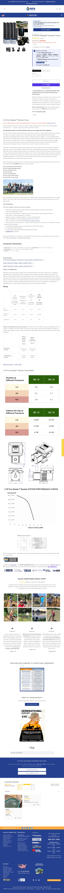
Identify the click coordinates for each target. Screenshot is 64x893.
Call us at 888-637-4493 (32, 773)
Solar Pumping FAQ (22, 845)
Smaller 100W (18, 364)
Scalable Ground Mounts (24, 237)
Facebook (38, 888)
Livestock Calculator (22, 847)
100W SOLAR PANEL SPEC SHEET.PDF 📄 (18, 263)
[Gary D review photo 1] (13, 801)
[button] (4, 9)
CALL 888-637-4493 (32, 704)
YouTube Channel (21, 842)
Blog (43, 888)
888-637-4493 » (40, 62)
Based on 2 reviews (10, 785)
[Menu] (61, 15)
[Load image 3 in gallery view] (18, 49)
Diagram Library (21, 843)
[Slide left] (4, 49)
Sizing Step (13, 564)
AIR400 (50, 54)
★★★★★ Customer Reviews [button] (62, 447)
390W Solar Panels (8, 364)
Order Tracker (6, 873)
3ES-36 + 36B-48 (46, 70)
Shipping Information (7, 868)
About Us (5, 876)
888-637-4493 (51, 123)
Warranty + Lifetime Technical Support (7, 870)
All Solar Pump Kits (7, 846)
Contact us (5, 875)
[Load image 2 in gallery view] (13, 49)
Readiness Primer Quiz (23, 846)
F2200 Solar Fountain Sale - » (44, 1)
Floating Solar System (46, 52)
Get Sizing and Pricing (32, 769)
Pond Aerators (6, 842)
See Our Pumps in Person (23, 850)
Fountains (5, 843)
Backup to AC (6, 839)
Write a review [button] (55, 784)
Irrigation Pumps (6, 837)
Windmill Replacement (8, 836)
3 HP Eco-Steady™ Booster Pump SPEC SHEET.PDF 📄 (24, 260)
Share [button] (35, 114)
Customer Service (7, 867)
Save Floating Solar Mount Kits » (18, 1)
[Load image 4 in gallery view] (23, 49)
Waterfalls (5, 845)
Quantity (34, 73)
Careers (5, 877)
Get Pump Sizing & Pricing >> (54, 880)
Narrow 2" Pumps (7, 840)
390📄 (18, 266)
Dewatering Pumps (7, 841)
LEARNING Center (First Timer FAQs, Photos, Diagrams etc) (23, 839)
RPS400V (38, 55)
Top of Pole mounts (11, 237)
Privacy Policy (6, 874)
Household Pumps (7, 838)
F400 (43, 55)
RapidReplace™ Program (8, 872)
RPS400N (55, 54)
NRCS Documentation (22, 849)
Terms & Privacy (30, 888)
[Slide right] (27, 49)
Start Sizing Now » (52, 566)
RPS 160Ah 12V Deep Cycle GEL (31, 220)
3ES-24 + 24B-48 (37, 70)
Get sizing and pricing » (32, 3)
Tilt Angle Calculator (22, 848)
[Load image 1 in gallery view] (8, 49)
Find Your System (45, 29)
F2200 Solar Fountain (42, 59)
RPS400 (45, 54)
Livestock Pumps (7, 834)
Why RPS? (5, 866)
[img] (13, 812)
